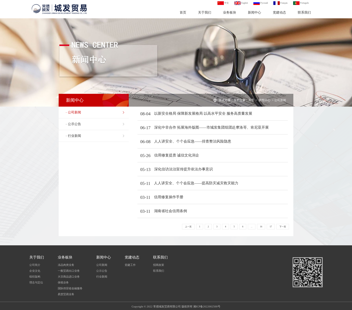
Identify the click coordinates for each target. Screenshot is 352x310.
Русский (264, 3)
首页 (183, 12)
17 (271, 226)
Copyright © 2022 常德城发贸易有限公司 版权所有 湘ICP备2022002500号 (176, 306)
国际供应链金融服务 (70, 288)
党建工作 (130, 264)
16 (261, 226)
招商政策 (158, 264)
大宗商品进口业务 (69, 276)
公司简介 (34, 264)
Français (284, 3)
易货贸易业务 (66, 294)
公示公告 (74, 124)
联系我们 (304, 12)
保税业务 (63, 282)
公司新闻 (280, 100)
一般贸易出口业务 (69, 270)
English (244, 3)
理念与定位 (36, 282)
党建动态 (279, 12)
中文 (226, 3)
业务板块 (229, 12)
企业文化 (34, 270)
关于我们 (204, 12)
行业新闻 (74, 136)
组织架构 (34, 276)
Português (304, 3)
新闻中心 (254, 12)
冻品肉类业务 (66, 264)
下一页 (282, 226)
